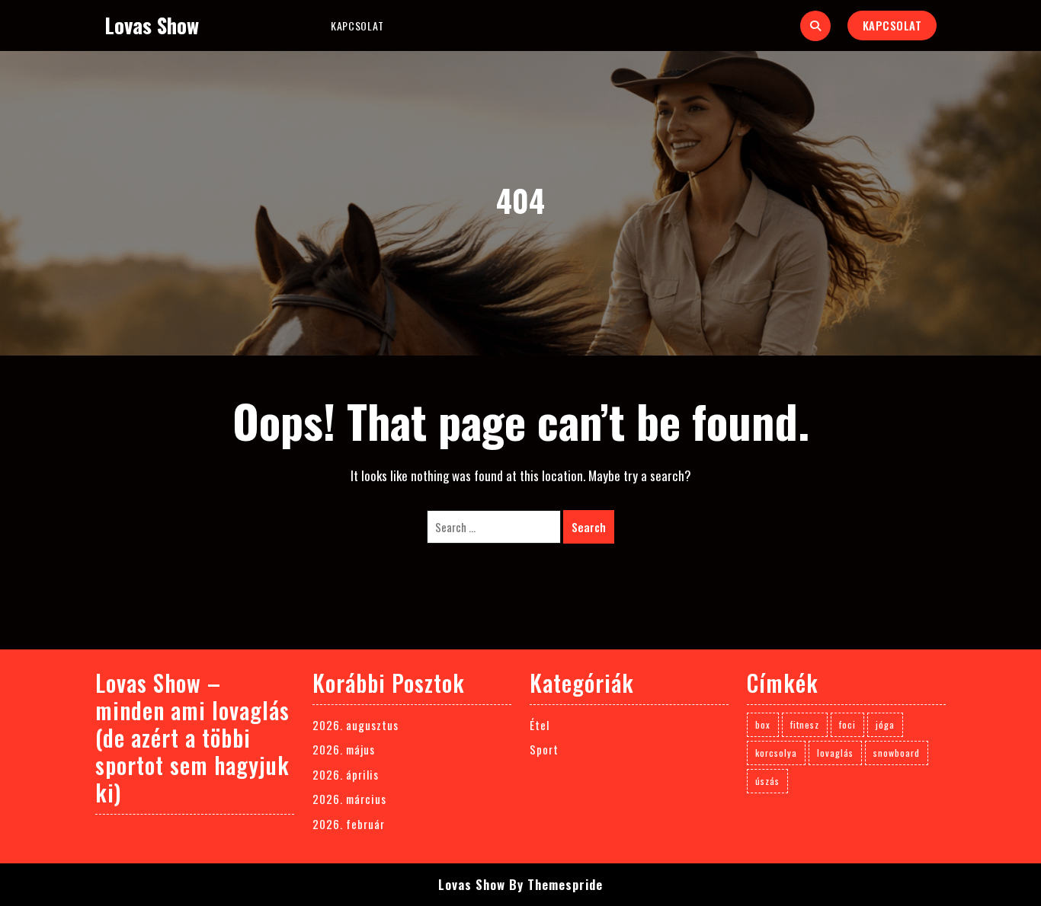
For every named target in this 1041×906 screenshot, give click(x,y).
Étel (539, 724)
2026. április (345, 774)
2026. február (348, 823)
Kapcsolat (357, 25)
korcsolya (776, 752)
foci (847, 724)
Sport (544, 749)
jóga (885, 724)
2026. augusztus (355, 724)
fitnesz (804, 724)
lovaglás (835, 752)
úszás (767, 780)
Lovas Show (151, 25)
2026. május (343, 749)
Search (589, 526)
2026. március (349, 798)
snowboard (896, 752)
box (762, 724)
